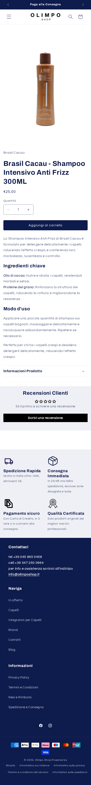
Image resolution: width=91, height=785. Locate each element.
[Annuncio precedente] (8, 4)
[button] (9, 17)
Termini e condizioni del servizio (28, 772)
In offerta (15, 600)
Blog (11, 649)
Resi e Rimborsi (20, 697)
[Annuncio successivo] (83, 4)
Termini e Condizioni (23, 687)
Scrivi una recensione (45, 418)
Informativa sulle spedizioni (69, 772)
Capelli (13, 610)
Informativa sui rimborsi (35, 765)
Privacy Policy (18, 677)
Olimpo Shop (43, 760)
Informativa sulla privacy (69, 765)
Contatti (14, 639)
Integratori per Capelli (25, 620)
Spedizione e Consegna (26, 707)
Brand (13, 630)
